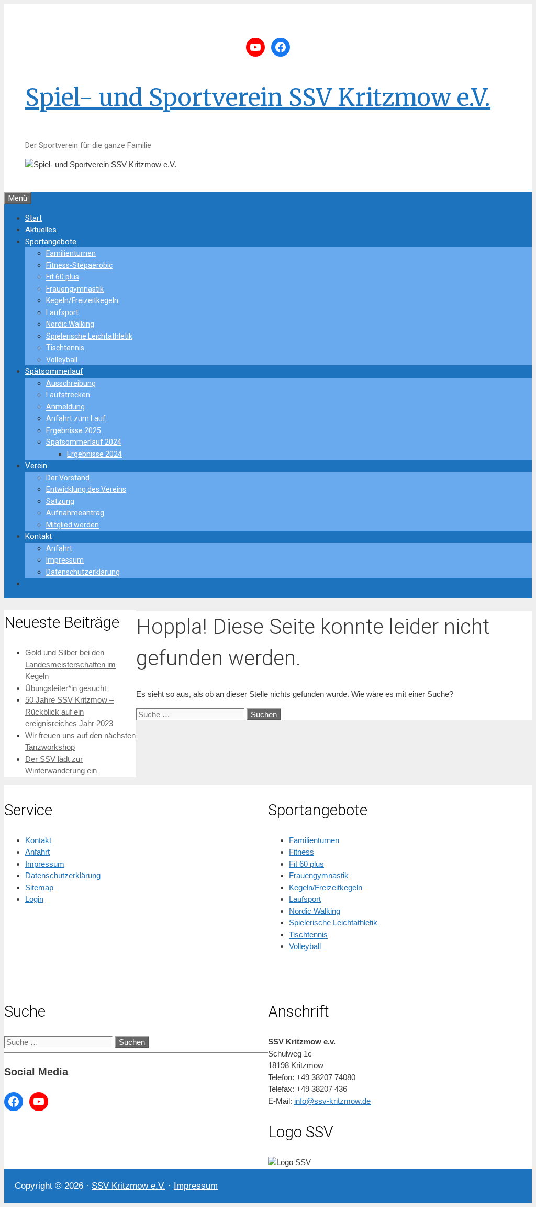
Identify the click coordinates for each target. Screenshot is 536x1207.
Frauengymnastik (75, 289)
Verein (36, 465)
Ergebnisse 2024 (94, 454)
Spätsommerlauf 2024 (83, 442)
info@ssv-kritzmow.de (332, 1100)
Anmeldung (65, 407)
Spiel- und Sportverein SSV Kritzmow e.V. (257, 97)
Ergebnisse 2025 (73, 430)
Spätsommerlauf (54, 371)
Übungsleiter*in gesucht (65, 688)
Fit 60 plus (62, 277)
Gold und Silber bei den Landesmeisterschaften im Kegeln (70, 664)
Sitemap (39, 887)
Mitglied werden (72, 525)
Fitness (301, 851)
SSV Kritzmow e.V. (128, 1186)
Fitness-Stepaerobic (79, 265)
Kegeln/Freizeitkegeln (82, 300)
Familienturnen (71, 253)
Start (33, 218)
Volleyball (61, 359)
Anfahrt (59, 548)
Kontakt (38, 536)
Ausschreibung (71, 383)
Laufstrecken (68, 395)
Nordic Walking (70, 324)
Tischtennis (65, 347)
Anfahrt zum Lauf (76, 418)
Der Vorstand (68, 477)
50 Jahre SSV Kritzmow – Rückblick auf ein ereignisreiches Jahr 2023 (69, 711)
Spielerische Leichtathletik (89, 336)
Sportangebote (50, 241)
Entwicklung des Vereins (86, 489)
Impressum (65, 560)
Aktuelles (41, 229)
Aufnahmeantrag (75, 513)
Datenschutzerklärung (83, 572)
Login (34, 899)
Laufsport (62, 312)
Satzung (60, 501)
